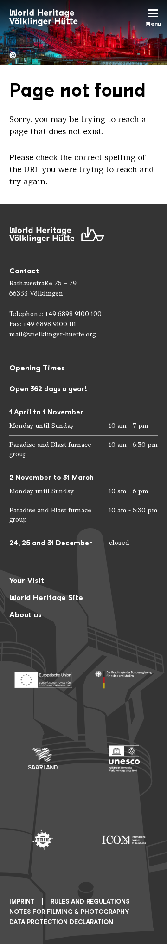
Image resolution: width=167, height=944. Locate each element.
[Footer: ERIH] (43, 839)
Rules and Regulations (90, 901)
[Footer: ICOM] (124, 839)
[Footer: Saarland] (43, 758)
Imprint (22, 901)
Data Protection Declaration (61, 921)
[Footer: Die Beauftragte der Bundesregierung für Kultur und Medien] (124, 677)
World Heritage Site (46, 597)
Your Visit (26, 580)
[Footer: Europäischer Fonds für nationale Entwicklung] (43, 677)
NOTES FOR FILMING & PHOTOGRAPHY (69, 911)
